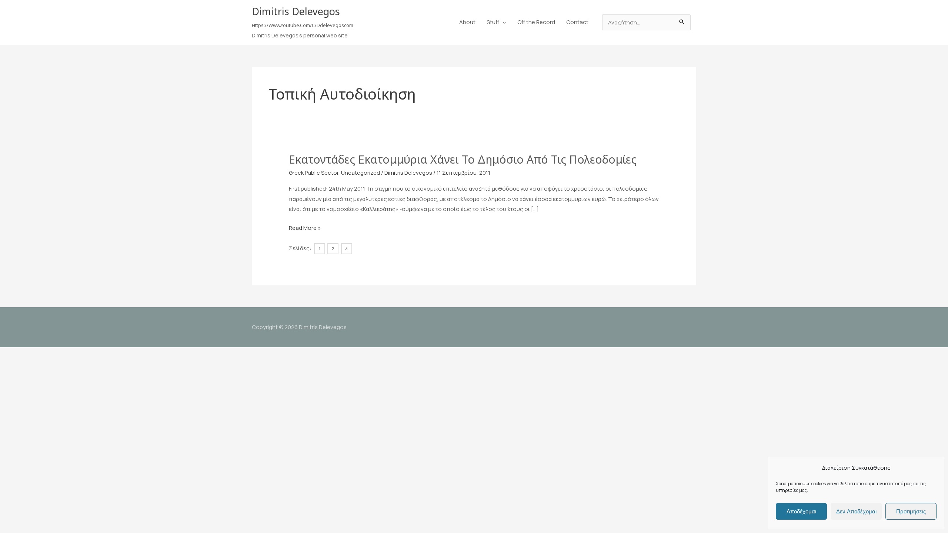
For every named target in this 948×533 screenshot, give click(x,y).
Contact (577, 22)
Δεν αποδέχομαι (856, 511)
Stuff (493, 22)
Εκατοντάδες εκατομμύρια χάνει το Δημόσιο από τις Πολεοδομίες (463, 159)
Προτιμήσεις (911, 511)
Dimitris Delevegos (296, 11)
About (467, 22)
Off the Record (536, 22)
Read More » (305, 228)
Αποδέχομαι (801, 511)
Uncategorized (360, 173)
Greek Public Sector (313, 173)
